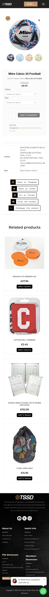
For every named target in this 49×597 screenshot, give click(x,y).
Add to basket (28, 115)
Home (9, 78)
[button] (43, 4)
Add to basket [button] (24, 415)
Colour (7, 89)
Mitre (39, 128)
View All (13, 131)
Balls (22, 78)
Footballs (16, 78)
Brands (25, 128)
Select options (24, 286)
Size (7, 98)
